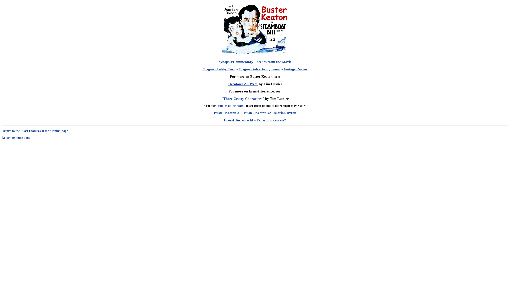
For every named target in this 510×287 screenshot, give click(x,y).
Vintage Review (296, 69)
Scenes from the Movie (273, 62)
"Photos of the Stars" (230, 105)
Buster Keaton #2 (257, 113)
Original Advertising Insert (259, 69)
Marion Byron (285, 113)
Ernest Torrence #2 (271, 120)
